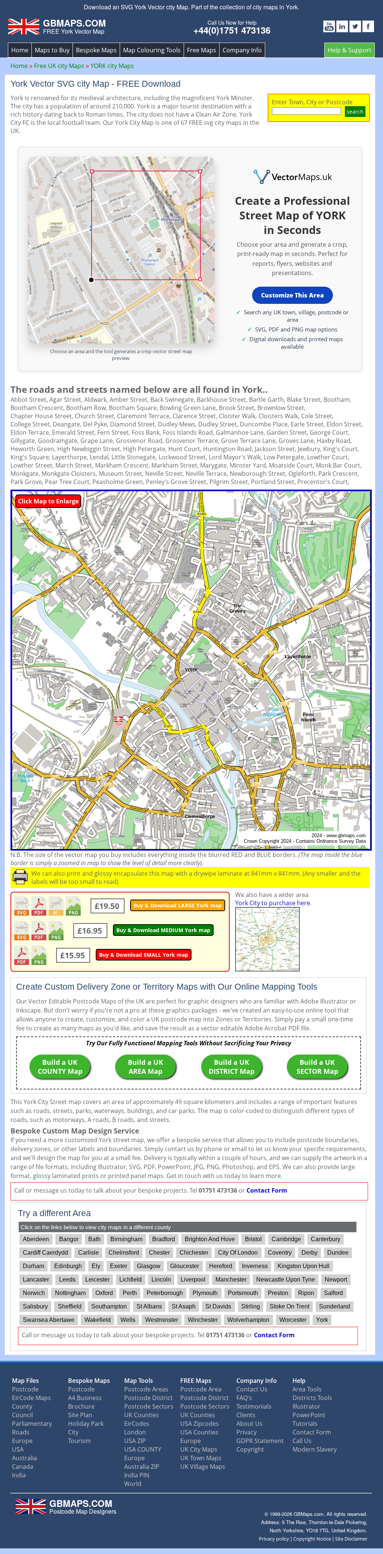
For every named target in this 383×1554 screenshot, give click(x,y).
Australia (24, 1458)
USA (18, 1449)
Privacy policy (274, 1538)
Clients (245, 1415)
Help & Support (349, 50)
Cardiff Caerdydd (45, 1252)
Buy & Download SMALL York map (143, 954)
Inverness (255, 1266)
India (19, 1475)
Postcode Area (200, 1389)
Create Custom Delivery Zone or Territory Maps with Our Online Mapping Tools (167, 987)
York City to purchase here (272, 903)
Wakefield (98, 1320)
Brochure (81, 1406)
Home (19, 50)
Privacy (246, 1432)
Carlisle (88, 1252)
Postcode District (148, 1397)
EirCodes (136, 1423)
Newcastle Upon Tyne (285, 1279)
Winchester (203, 1320)
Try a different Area (54, 1213)
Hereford (220, 1266)
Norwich (34, 1293)
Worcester (292, 1320)
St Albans (149, 1306)
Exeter (118, 1266)
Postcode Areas (146, 1389)
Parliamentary (32, 1423)
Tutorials (305, 1423)
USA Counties (199, 1432)
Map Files (25, 1380)
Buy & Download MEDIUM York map (163, 930)
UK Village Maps (202, 1466)
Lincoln (161, 1279)
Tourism (79, 1440)
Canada (22, 1466)
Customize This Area (292, 295)
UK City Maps (198, 1449)
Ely (96, 1266)
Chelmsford (123, 1252)
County (22, 1406)
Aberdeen (36, 1239)
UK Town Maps (200, 1458)
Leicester (97, 1279)
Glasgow (148, 1266)
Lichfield (130, 1279)
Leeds (67, 1279)
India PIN (136, 1475)
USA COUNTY (142, 1449)
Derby (309, 1252)
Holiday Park (86, 1423)
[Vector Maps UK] (292, 177)
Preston (278, 1293)
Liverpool (193, 1279)
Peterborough (165, 1293)
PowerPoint (308, 1415)
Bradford (163, 1239)
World (132, 1483)
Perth (130, 1293)
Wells (127, 1320)
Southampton (109, 1306)
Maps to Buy (52, 50)
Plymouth (205, 1293)
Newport (336, 1279)
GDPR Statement (260, 1440)
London (135, 1432)
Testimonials (254, 1406)
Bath (94, 1239)
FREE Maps (195, 1380)
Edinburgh (68, 1266)
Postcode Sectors (149, 1406)
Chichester (194, 1252)
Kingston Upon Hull (304, 1266)
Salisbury (35, 1306)
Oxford (104, 1293)
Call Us (302, 1440)
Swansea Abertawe (48, 1320)
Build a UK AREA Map (145, 1067)
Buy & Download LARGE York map (178, 905)
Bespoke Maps (96, 50)
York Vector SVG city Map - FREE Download (95, 84)
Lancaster (36, 1279)
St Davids (218, 1306)
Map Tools (138, 1380)
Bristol (253, 1239)
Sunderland (334, 1306)
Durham (33, 1266)
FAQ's (244, 1397)
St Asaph (184, 1306)
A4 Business (85, 1397)
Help (299, 1380)
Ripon (306, 1293)
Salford (333, 1293)
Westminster (161, 1320)
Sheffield (70, 1306)
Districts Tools (312, 1397)
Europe (22, 1440)
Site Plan (80, 1415)
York (322, 1320)
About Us (249, 1423)
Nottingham (70, 1293)
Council (22, 1415)
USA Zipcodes (199, 1423)
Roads (21, 1432)
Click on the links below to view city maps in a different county (96, 1227)
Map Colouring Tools (152, 50)
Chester (159, 1252)
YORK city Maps (112, 66)
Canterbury (325, 1239)
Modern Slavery (314, 1449)
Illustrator (306, 1406)
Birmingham (126, 1239)
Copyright (250, 1449)
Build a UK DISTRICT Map (231, 1067)
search (355, 111)
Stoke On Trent (289, 1306)
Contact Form (266, 1190)
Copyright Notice (312, 1538)
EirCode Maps (31, 1397)
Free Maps (201, 50)
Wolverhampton (248, 1320)
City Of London (238, 1252)
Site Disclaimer (351, 1538)
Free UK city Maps (59, 66)
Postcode (25, 1389)
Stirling (250, 1306)
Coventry (280, 1252)
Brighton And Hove (210, 1239)
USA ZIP (135, 1440)
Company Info (242, 50)
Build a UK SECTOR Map (317, 1067)
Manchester (230, 1279)
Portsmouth (243, 1293)
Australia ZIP (141, 1466)
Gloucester (184, 1266)
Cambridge (286, 1239)
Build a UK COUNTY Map (60, 1067)
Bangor (69, 1239)
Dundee (338, 1252)
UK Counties (141, 1415)
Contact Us (251, 1389)
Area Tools (307, 1389)
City (73, 1432)
